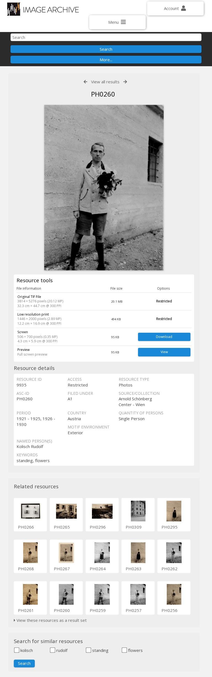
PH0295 (169, 527)
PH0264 (98, 568)
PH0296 (98, 527)
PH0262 (169, 568)
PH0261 (26, 610)
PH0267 (62, 568)
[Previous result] (85, 82)
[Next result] (125, 82)
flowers (135, 650)
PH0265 (62, 527)
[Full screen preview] (104, 187)
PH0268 (26, 568)
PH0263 (134, 568)
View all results (105, 81)
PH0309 (134, 527)
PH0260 (62, 610)
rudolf (61, 650)
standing (99, 650)
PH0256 (169, 610)
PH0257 (134, 610)
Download (164, 336)
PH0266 (26, 527)
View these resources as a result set (51, 620)
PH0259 (98, 610)
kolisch (26, 650)
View (164, 352)
